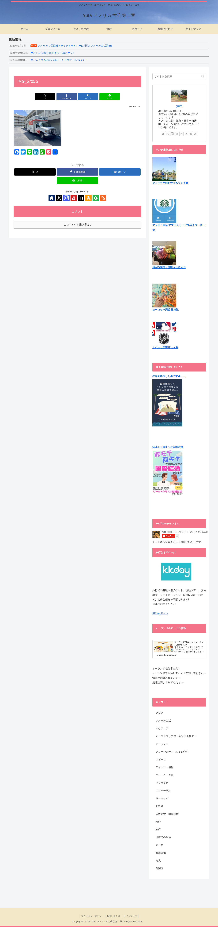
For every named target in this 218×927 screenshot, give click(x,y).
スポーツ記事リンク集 (165, 347)
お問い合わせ (113, 916)
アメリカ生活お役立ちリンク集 (170, 183)
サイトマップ (130, 916)
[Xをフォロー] (59, 198)
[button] (203, 76)
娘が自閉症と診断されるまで (169, 267)
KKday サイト (160, 613)
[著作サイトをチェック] (52, 198)
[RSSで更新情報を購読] (103, 198)
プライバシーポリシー (92, 916)
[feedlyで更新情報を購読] (96, 198)
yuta (179, 106)
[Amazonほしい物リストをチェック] (88, 198)
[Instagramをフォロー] (66, 198)
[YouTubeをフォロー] (74, 198)
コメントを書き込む (77, 224)
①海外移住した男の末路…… (169, 376)
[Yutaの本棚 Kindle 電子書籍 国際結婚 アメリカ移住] (167, 402)
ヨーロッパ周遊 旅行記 (165, 309)
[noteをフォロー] (81, 198)
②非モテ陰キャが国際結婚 (167, 447)
